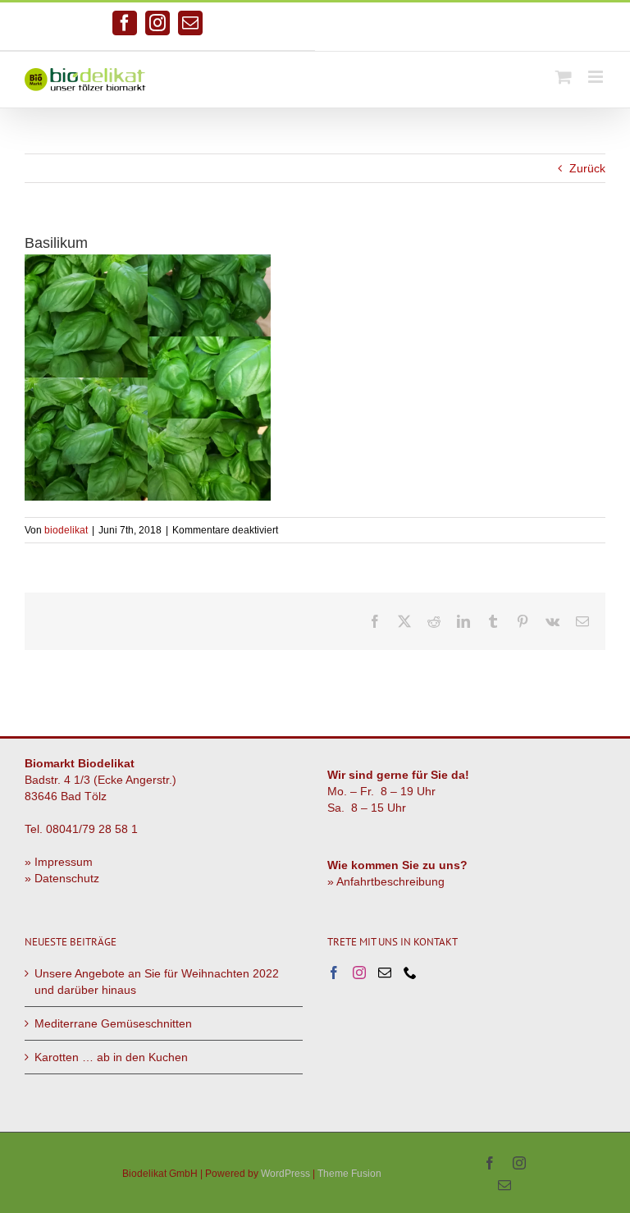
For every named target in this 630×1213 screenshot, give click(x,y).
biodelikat (66, 530)
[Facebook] (333, 972)
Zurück (587, 168)
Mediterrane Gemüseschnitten (113, 1023)
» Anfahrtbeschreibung (386, 881)
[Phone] (410, 972)
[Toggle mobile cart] (563, 76)
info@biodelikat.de (537, 27)
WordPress (285, 1173)
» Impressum (59, 861)
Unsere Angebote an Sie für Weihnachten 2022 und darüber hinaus (156, 981)
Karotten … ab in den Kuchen (111, 1057)
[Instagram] (359, 972)
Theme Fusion (349, 1173)
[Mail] (384, 972)
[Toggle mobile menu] (596, 76)
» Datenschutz (62, 878)
